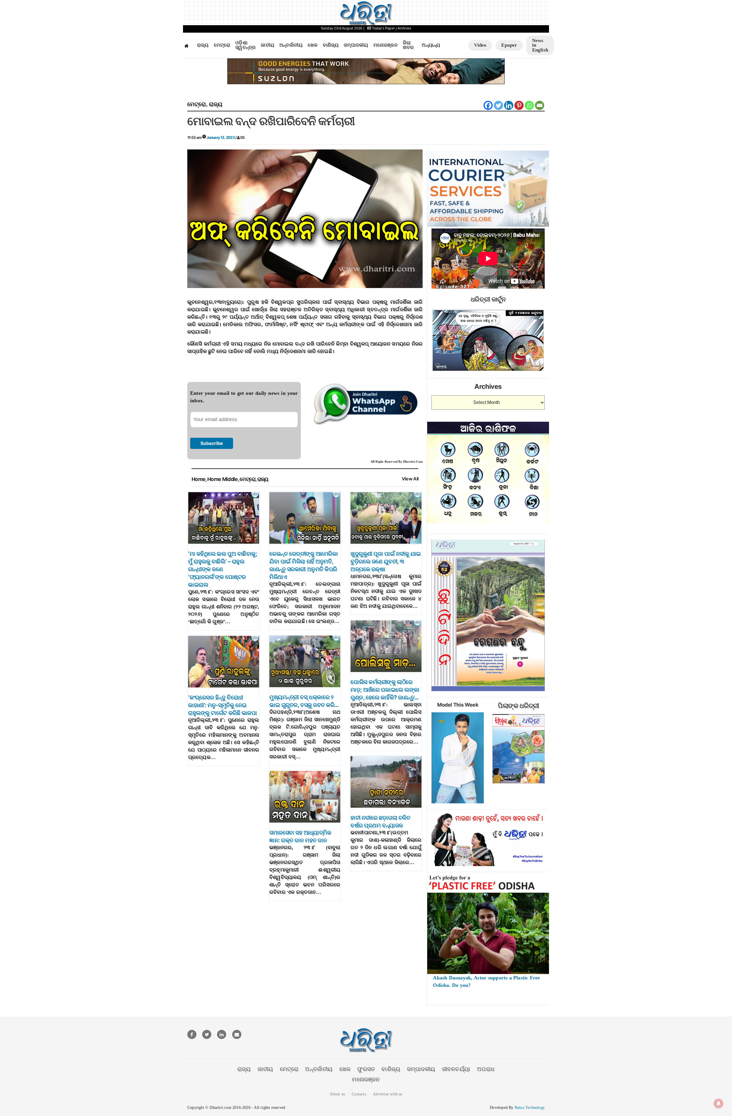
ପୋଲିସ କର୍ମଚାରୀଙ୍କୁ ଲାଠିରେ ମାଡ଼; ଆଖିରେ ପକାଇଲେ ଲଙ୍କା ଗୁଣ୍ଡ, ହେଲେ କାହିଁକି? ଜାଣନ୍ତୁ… (385, 690)
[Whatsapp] (529, 105)
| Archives (403, 28)
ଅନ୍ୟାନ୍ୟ (431, 45)
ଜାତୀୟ (267, 45)
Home (198, 479)
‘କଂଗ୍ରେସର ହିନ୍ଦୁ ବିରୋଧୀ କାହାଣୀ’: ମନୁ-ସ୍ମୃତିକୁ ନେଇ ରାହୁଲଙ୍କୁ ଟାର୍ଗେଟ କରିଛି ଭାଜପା (222, 705)
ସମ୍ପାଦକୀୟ (356, 45)
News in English (540, 45)
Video (480, 45)
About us (337, 1094)
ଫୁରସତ (366, 1069)
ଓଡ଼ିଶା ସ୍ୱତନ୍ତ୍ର (245, 45)
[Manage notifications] (718, 1103)
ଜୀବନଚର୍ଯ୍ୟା (456, 1069)
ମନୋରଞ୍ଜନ (385, 45)
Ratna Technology (530, 1107)
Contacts (359, 1094)
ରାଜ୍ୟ (203, 45)
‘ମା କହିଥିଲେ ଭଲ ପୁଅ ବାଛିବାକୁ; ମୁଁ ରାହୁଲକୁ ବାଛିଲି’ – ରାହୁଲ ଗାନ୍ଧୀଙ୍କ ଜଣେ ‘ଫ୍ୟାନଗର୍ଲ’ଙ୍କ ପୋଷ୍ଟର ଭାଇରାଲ (222, 569)
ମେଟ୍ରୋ (222, 45)
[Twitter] (498, 105)
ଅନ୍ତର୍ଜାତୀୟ (291, 45)
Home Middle (222, 479)
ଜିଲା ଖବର (408, 45)
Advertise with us (387, 1094)
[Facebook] (488, 105)
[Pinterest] (519, 105)
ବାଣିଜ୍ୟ (331, 45)
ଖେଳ (312, 45)
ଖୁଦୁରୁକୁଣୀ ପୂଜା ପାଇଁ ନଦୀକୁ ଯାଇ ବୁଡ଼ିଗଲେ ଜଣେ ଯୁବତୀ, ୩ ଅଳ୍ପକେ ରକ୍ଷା (386, 561)
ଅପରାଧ (486, 1069)
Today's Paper (383, 28)
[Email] (539, 105)
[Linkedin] (508, 105)
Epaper (509, 45)
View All (410, 479)
